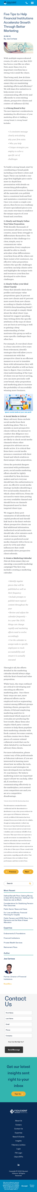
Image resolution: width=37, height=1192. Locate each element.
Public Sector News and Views (15, 909)
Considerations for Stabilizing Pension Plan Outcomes (18, 904)
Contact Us (18, 1129)
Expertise (18, 1133)
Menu (34, 3)
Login (18, 1149)
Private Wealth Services (13, 943)
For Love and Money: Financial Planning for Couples (15, 914)
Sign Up (18, 1094)
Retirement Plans (10, 947)
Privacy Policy (32, 1185)
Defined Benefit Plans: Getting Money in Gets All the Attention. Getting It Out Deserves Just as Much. (18, 898)
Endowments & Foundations (14, 933)
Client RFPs (18, 1157)
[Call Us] (27, 3)
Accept (24, 1186)
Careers (18, 1125)
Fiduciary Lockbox (18, 1145)
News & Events (18, 1137)
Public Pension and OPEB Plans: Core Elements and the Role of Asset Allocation (18, 920)
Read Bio (7, 984)
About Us (18, 1121)
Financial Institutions (12, 938)
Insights (18, 1141)
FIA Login (18, 1153)
